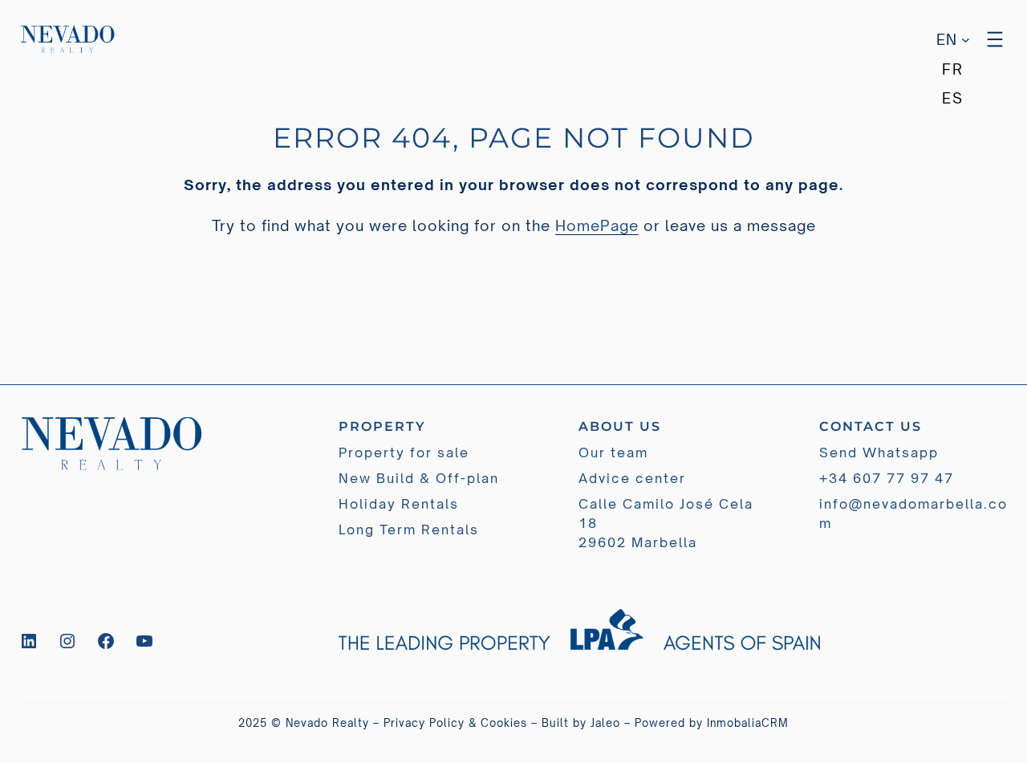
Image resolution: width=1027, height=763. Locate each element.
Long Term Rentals (409, 530)
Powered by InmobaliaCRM (712, 722)
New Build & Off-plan (419, 478)
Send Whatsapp (879, 452)
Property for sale (404, 452)
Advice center (632, 478)
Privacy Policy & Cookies (455, 722)
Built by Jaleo (581, 722)
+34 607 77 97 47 (886, 478)
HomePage (597, 225)
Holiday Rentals (399, 504)
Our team (613, 452)
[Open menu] (995, 39)
